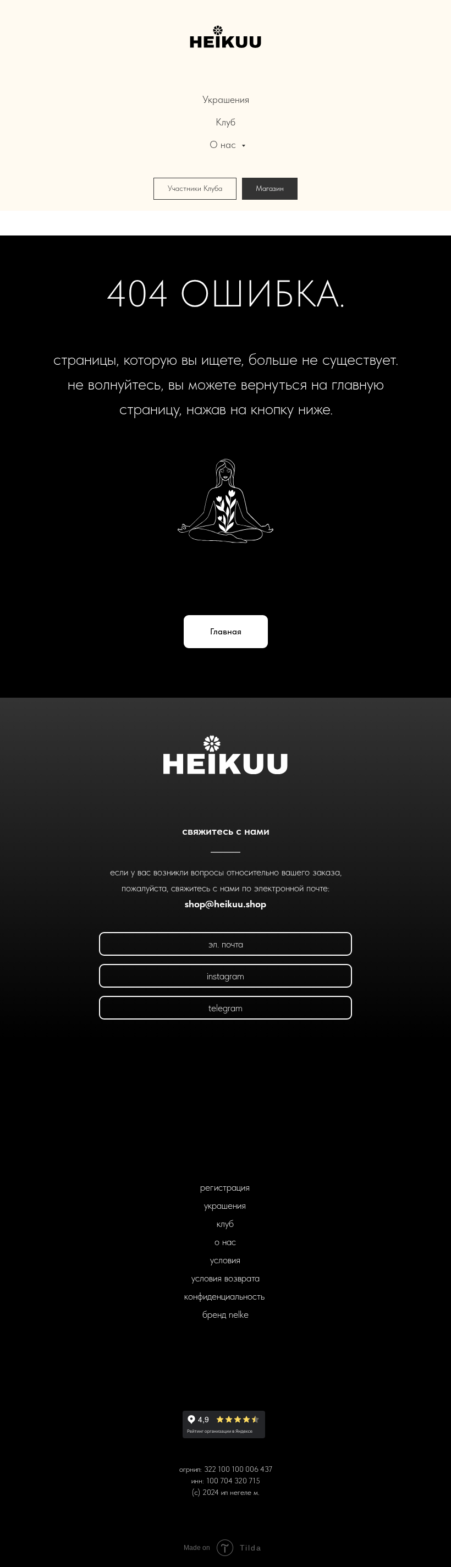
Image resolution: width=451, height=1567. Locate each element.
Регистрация (225, 1187)
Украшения (225, 99)
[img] (226, 756)
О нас (224, 144)
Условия (225, 1259)
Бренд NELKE (225, 1314)
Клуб (225, 122)
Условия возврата (225, 1278)
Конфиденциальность (224, 1296)
